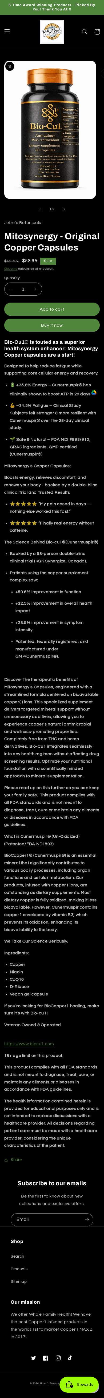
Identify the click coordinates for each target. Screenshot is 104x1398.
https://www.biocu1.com (29, 1044)
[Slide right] (64, 209)
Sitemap (19, 1282)
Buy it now (52, 325)
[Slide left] (40, 209)
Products (19, 1269)
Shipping (11, 268)
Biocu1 (44, 1383)
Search (17, 1256)
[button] (7, 32)
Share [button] (16, 1160)
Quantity (12, 278)
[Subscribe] (87, 1219)
